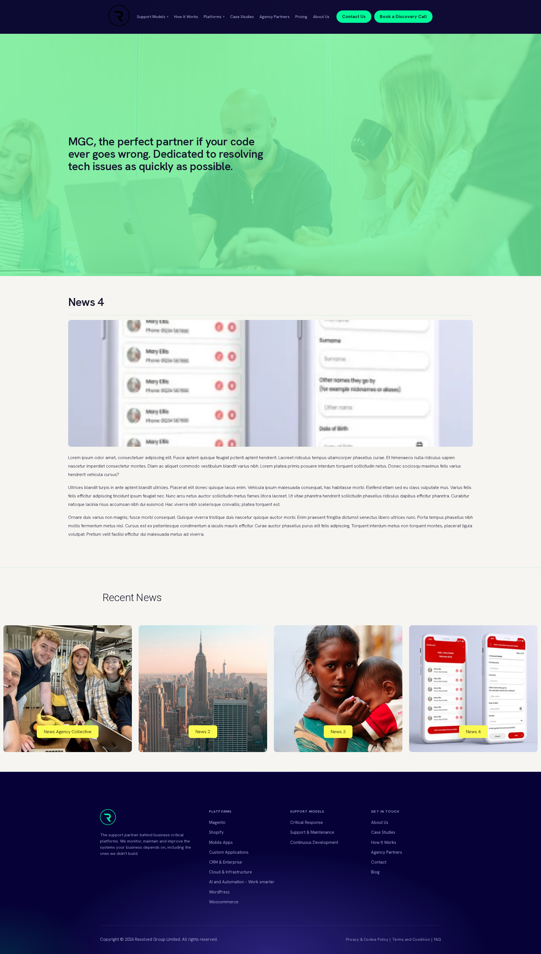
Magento (217, 822)
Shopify (216, 832)
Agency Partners (275, 16)
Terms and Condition (411, 939)
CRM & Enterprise (225, 862)
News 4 (473, 732)
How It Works (186, 16)
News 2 (203, 732)
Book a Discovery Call (403, 16)
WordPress (219, 892)
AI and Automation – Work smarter (241, 882)
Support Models (152, 16)
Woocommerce (223, 902)
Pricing (301, 16)
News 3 (338, 732)
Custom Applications (229, 852)
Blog (375, 872)
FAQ (437, 939)
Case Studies (242, 16)
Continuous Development (314, 842)
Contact (378, 862)
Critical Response (306, 822)
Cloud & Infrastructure (230, 872)
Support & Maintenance (312, 832)
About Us (321, 16)
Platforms (214, 16)
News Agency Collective (68, 732)
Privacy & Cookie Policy (367, 939)
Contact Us (354, 16)
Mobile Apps (221, 842)
